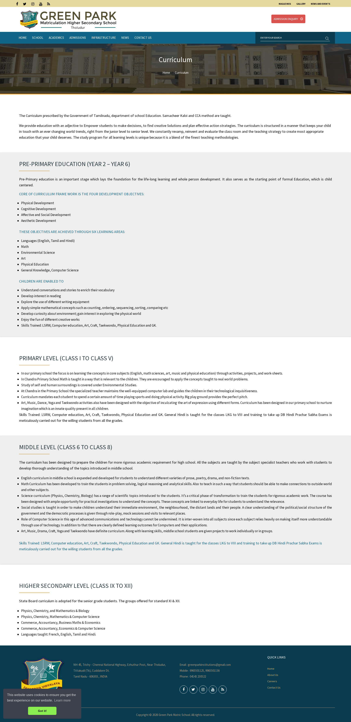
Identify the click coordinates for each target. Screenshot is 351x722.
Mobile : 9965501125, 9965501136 (200, 670)
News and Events (320, 3)
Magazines (285, 3)
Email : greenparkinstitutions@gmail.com (205, 665)
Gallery (301, 3)
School (37, 38)
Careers (272, 681)
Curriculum (181, 72)
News (125, 38)
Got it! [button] (42, 710)
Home (23, 38)
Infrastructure (103, 38)
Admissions (77, 38)
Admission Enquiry (286, 19)
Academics (56, 38)
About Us (272, 675)
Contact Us (143, 38)
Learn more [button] (62, 700)
